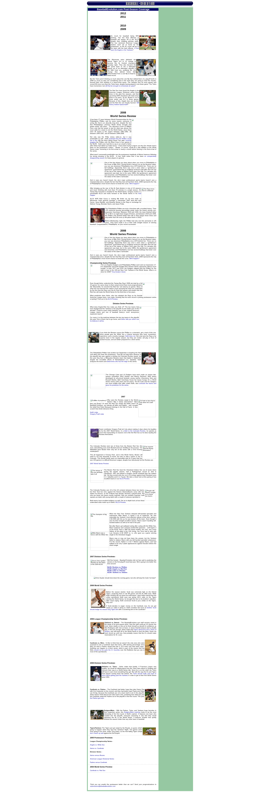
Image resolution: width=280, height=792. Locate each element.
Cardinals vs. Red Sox (97, 770)
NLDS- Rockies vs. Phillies (117, 567)
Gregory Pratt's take (97, 414)
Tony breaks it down (119, 272)
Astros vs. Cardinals (97, 748)
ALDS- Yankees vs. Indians (117, 572)
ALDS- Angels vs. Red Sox (117, 569)
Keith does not (130, 336)
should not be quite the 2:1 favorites (107, 650)
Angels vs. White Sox (97, 745)
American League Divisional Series (102, 759)
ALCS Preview (112, 299)
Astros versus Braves (97, 755)
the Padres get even (97, 698)
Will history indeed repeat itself (124, 103)
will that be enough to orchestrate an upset (120, 86)
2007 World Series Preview (99, 463)
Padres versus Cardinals (98, 762)
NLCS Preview (121, 502)
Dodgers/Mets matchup (132, 712)
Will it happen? (134, 183)
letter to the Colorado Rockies (135, 431)
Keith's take (94, 412)
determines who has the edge (117, 361)
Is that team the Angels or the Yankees (125, 49)
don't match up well (96, 733)
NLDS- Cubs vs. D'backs (116, 571)
